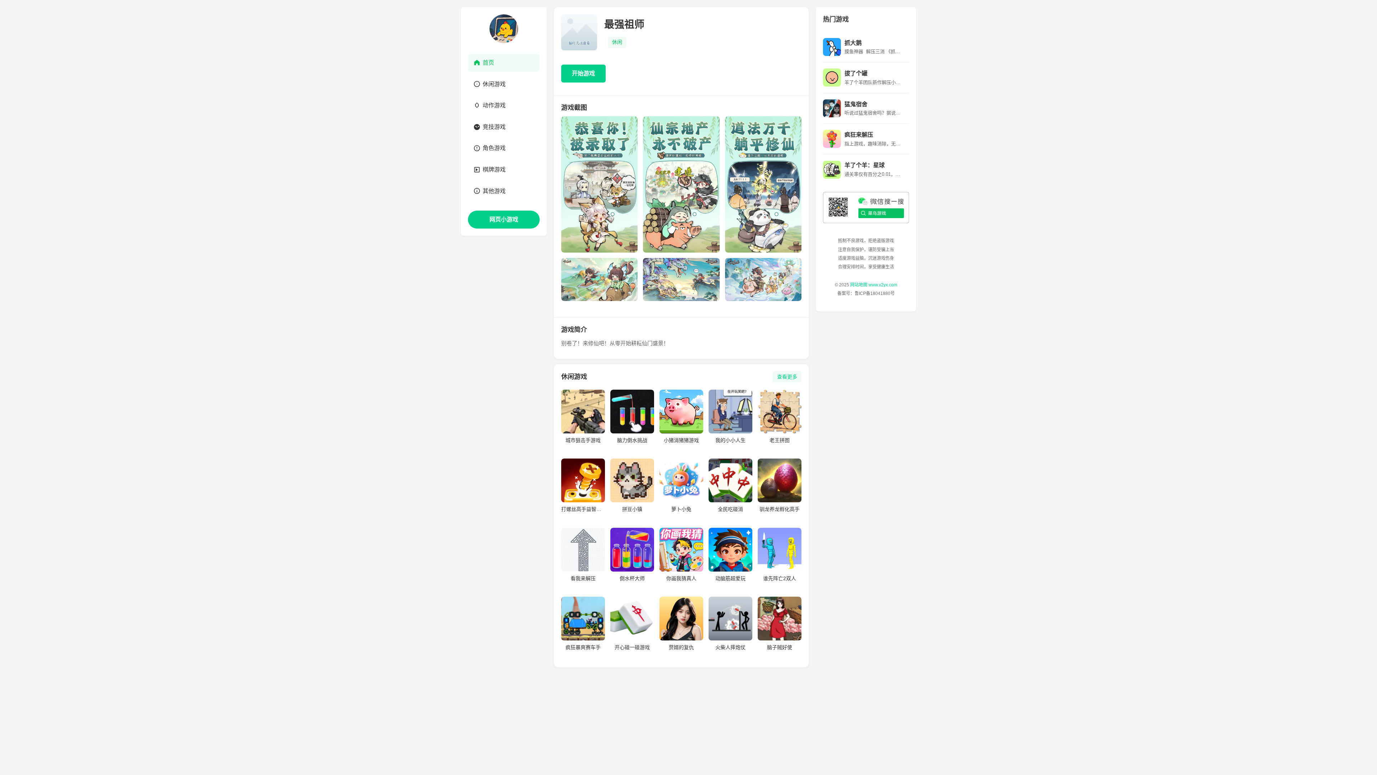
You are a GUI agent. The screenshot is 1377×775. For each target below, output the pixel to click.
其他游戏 (494, 191)
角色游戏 (494, 148)
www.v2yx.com (883, 284)
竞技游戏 (494, 127)
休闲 (617, 42)
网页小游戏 (503, 219)
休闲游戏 (494, 84)
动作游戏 (494, 105)
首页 (488, 63)
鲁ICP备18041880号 (875, 293)
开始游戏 (583, 73)
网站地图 (858, 284)
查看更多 (787, 377)
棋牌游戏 (494, 169)
